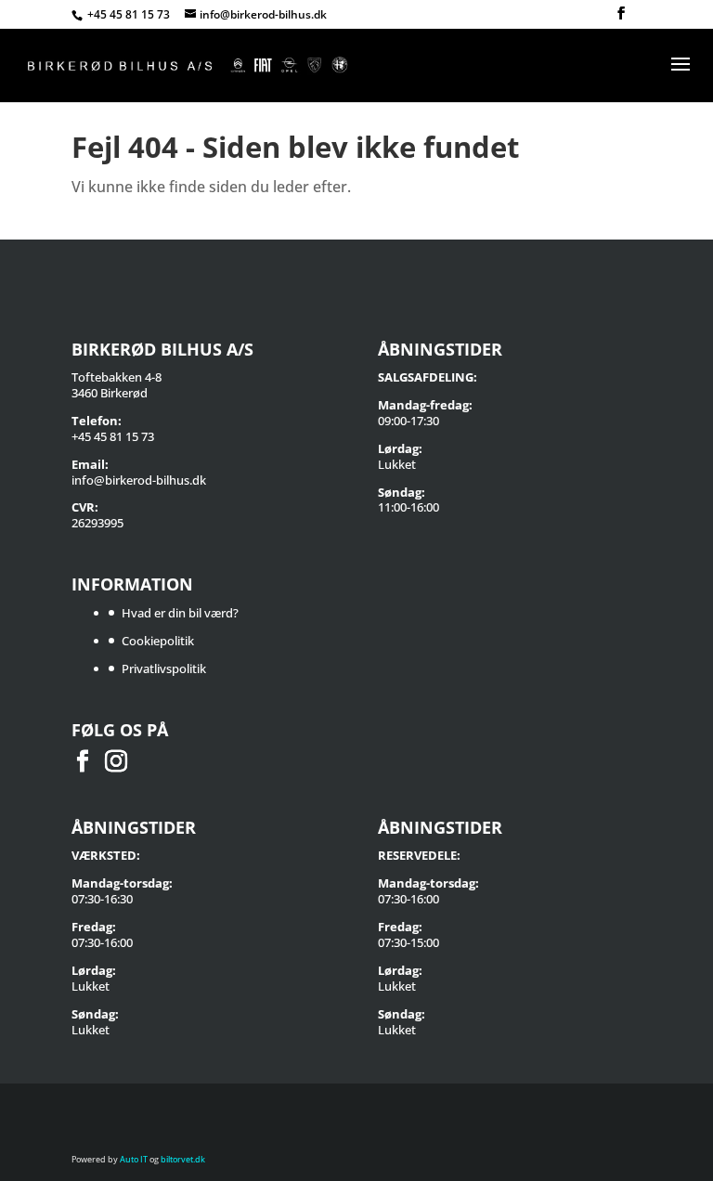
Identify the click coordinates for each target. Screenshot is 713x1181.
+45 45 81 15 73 (130, 14)
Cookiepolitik (158, 640)
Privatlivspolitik (164, 668)
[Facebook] (621, 13)
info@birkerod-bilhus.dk (138, 480)
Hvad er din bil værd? (180, 612)
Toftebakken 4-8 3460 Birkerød (116, 385)
